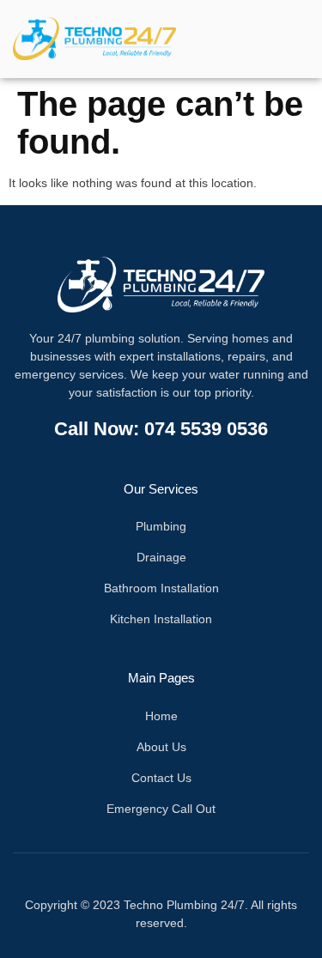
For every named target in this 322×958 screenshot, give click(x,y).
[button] (270, 38)
